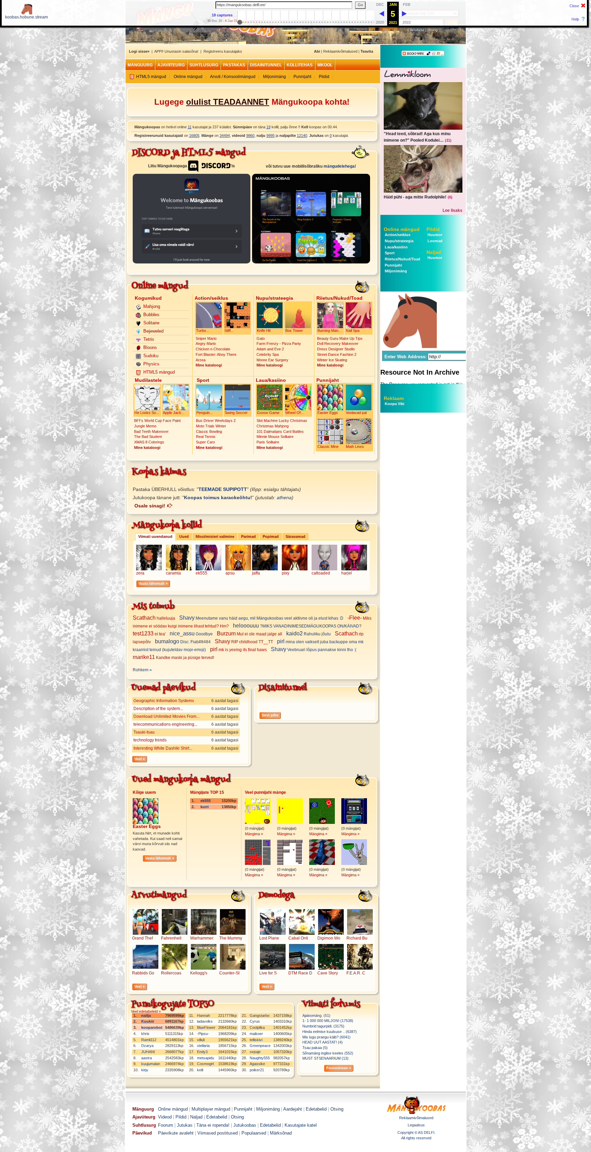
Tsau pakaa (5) (315, 1048)
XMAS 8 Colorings (149, 442)
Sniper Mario (206, 338)
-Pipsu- (203, 1034)
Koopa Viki (394, 404)
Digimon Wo (328, 938)
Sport (389, 253)
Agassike (257, 1064)
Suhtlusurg (203, 65)
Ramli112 (148, 1040)
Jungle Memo (145, 426)
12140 (302, 135)
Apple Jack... (173, 413)
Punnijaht (302, 76)
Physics (151, 363)
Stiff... (229, 330)
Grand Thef (142, 938)
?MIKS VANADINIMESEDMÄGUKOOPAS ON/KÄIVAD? (298, 626)
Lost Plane (269, 938)
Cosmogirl (205, 1064)
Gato (261, 338)
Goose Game (268, 413)
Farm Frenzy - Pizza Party (279, 343)
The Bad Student (148, 437)
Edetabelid (415, 30)
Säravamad (295, 536)
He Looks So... (146, 413)
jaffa (256, 573)
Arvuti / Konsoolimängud (232, 76)
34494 (225, 135)
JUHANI (148, 1052)
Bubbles (151, 314)
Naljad (433, 252)
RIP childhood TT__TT (244, 641)
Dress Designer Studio (336, 349)
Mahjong (151, 306)
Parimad (248, 536)
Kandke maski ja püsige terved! (174, 657)
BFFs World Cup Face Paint (157, 420)
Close (574, 6)
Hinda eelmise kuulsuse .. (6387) (329, 1032)
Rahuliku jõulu (309, 634)
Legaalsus (416, 1125)
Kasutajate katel (301, 1125)
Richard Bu (356, 938)
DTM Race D (300, 973)
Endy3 (202, 1052)
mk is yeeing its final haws (239, 649)
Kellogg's (198, 973)
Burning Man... (329, 330)
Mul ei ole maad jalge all (250, 634)
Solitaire (151, 322)
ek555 (201, 573)
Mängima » (254, 834)
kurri (204, 807)
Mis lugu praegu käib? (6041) (326, 1037)
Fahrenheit (171, 938)
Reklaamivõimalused (340, 51)
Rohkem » (142, 670)
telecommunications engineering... (165, 724)
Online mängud (188, 76)
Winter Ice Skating (332, 360)
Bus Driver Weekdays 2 (216, 420)
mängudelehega (339, 166)
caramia (173, 573)
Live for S (268, 973)
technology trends (150, 740)
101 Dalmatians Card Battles (280, 431)
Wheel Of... (294, 413)
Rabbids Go (143, 973)
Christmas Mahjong (273, 426)
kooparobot (151, 1027)
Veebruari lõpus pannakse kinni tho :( (314, 649)
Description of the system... (158, 708)
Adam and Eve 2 (270, 349)
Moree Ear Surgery (272, 360)
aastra (146, 1058)
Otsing (433, 30)
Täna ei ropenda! (212, 1125)
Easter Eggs (327, 413)
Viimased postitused (217, 1133)
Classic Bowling (209, 431)
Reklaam (394, 398)
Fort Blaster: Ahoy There (216, 354)
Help (575, 19)
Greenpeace (260, 1046)
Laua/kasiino (396, 247)
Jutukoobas (244, 1125)
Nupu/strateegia (398, 241)
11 (190, 127)
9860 (250, 135)
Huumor (434, 235)
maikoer (256, 1034)
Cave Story (327, 973)
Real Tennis (205, 437)
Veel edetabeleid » (146, 1011)
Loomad (434, 241)
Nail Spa (352, 330)
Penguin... (204, 413)
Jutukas (185, 1125)
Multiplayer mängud (211, 1109)
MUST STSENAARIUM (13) (325, 1058)
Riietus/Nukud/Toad (402, 259)
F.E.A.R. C (355, 973)
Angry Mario (206, 343)
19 (268, 127)
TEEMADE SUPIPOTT (222, 489)
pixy (285, 573)
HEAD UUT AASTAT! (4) (322, 1042)
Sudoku (150, 355)
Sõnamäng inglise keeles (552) (327, 1053)
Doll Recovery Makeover (337, 343)
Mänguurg (140, 65)
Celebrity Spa (268, 354)
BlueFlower (206, 1027)
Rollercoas (171, 973)
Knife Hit (264, 330)
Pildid (324, 76)
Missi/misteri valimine (215, 536)
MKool (324, 65)
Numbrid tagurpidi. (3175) (323, 1026)
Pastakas (234, 65)
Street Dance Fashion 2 (336, 354)
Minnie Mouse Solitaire (275, 437)
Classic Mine (328, 446)
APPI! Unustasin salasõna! (176, 51)
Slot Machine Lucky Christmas (282, 420)
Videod (165, 1116)
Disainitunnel (266, 65)
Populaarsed (253, 1133)
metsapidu (205, 1058)
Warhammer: (202, 938)
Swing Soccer (236, 413)
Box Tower (294, 330)
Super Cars (205, 442)
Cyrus (255, 1021)
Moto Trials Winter (211, 426)
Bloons (150, 347)
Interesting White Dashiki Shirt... (162, 748)
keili (200, 1070)
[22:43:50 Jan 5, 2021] (381, 13)
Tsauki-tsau (144, 732)
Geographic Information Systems (163, 700)
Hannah (203, 1015)
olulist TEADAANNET (227, 101)
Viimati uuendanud (155, 536)
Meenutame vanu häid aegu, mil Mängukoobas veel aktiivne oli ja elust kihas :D (261, 618)
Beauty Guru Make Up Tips (340, 338)
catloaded (321, 573)
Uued (184, 536)
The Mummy (230, 938)
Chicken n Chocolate (213, 349)
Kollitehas (300, 65)
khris (145, 1034)
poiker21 (257, 1070)
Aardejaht (292, 1109)
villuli (201, 1040)
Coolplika (257, 1027)
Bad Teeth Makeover (151, 431)
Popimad (271, 536)
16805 (194, 135)
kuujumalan (150, 1064)
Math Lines (355, 446)
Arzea (201, 360)
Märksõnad (281, 1133)
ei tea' (150, 634)
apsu (230, 573)
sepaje (255, 1052)
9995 (270, 135)
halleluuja (154, 618)
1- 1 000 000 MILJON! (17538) (327, 1021)
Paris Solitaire (268, 442)
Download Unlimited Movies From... (166, 716)
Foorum (165, 1125)
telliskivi (256, 1040)
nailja (146, 1015)
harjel (346, 573)
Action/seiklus (397, 235)
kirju (144, 1070)
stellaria (203, 1046)
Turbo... (202, 330)
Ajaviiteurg (171, 65)
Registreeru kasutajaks (222, 51)
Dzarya (147, 1046)
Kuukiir (147, 1021)
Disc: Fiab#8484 (183, 641)
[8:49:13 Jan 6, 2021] (404, 13)
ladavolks (205, 1021)
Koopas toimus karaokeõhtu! (218, 497)
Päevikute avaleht (176, 1133)
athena (284, 497)
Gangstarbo (260, 1015)
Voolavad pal (356, 413)
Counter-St (229, 973)
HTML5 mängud (151, 76)
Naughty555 (260, 1058)
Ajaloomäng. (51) (316, 1015)
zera (140, 573)
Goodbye (192, 634)
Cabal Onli (298, 938)
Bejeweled (153, 331)
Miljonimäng (274, 76)
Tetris (148, 339)
